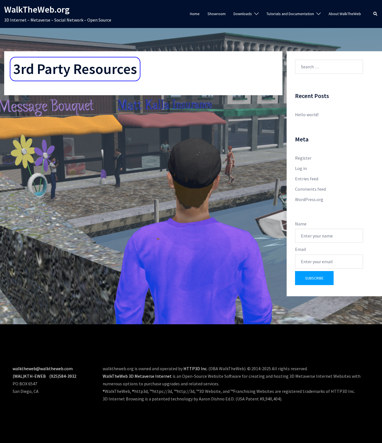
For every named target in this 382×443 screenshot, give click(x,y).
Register (303, 158)
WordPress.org (309, 199)
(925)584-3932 (62, 376)
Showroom (216, 13)
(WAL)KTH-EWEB (29, 376)
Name (300, 224)
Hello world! (307, 114)
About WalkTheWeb (345, 13)
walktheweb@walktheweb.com (43, 368)
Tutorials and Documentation (290, 13)
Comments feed (310, 189)
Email (300, 249)
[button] (375, 14)
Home (195, 13)
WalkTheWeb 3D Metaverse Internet (137, 376)
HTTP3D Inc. (195, 368)
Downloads (243, 13)
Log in (301, 168)
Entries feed (306, 178)
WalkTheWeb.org (37, 9)
